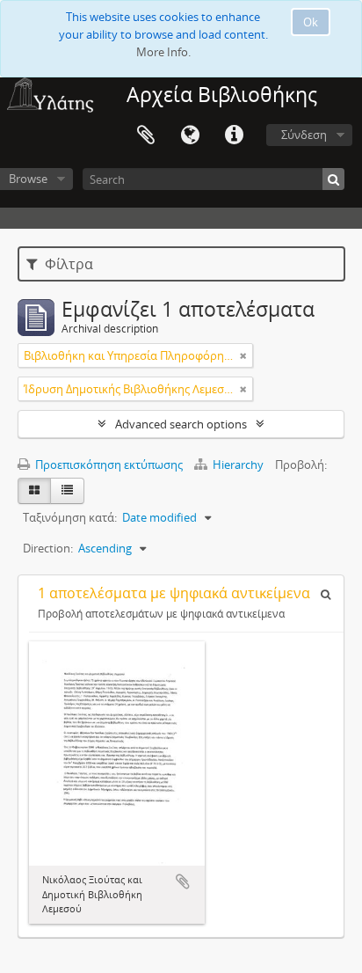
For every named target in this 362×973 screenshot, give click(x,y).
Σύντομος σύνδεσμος (234, 135)
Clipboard (146, 135)
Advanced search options (181, 424)
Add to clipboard (183, 881)
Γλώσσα (190, 135)
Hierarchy (238, 464)
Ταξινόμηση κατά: (70, 517)
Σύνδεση (304, 135)
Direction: (48, 548)
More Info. (163, 52)
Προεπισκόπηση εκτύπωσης (108, 464)
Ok (310, 22)
